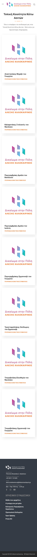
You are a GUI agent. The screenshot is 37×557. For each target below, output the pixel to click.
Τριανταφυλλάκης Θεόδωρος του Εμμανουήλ (17, 328)
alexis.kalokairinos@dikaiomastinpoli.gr (18, 482)
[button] (34, 4)
